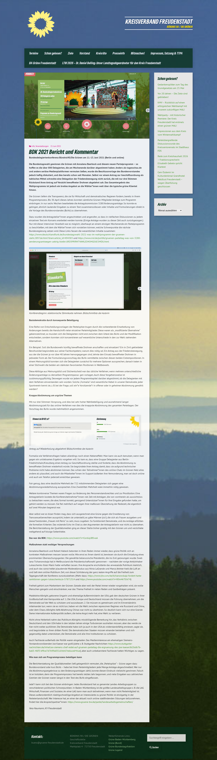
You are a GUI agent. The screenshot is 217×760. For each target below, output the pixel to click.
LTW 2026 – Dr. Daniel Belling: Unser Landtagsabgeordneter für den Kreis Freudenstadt (111, 63)
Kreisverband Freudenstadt (159, 21)
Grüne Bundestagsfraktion (121, 746)
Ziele (70, 53)
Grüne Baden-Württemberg (122, 739)
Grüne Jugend (115, 749)
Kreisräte (101, 53)
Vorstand (85, 53)
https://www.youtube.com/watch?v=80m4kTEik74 (105, 579)
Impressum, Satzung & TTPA (167, 53)
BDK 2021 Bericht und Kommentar (63, 151)
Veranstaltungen (42, 146)
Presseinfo (119, 53)
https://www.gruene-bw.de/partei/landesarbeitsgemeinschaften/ (100, 701)
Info (33, 146)
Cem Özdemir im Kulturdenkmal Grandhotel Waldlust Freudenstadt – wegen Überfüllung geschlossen (171, 179)
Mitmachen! (138, 53)
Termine (33, 53)
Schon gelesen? (53, 53)
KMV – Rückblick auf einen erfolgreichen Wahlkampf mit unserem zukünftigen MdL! (172, 106)
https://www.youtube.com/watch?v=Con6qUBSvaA (72, 537)
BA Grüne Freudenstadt (42, 63)
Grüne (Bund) (115, 742)
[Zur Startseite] (41, 37)
